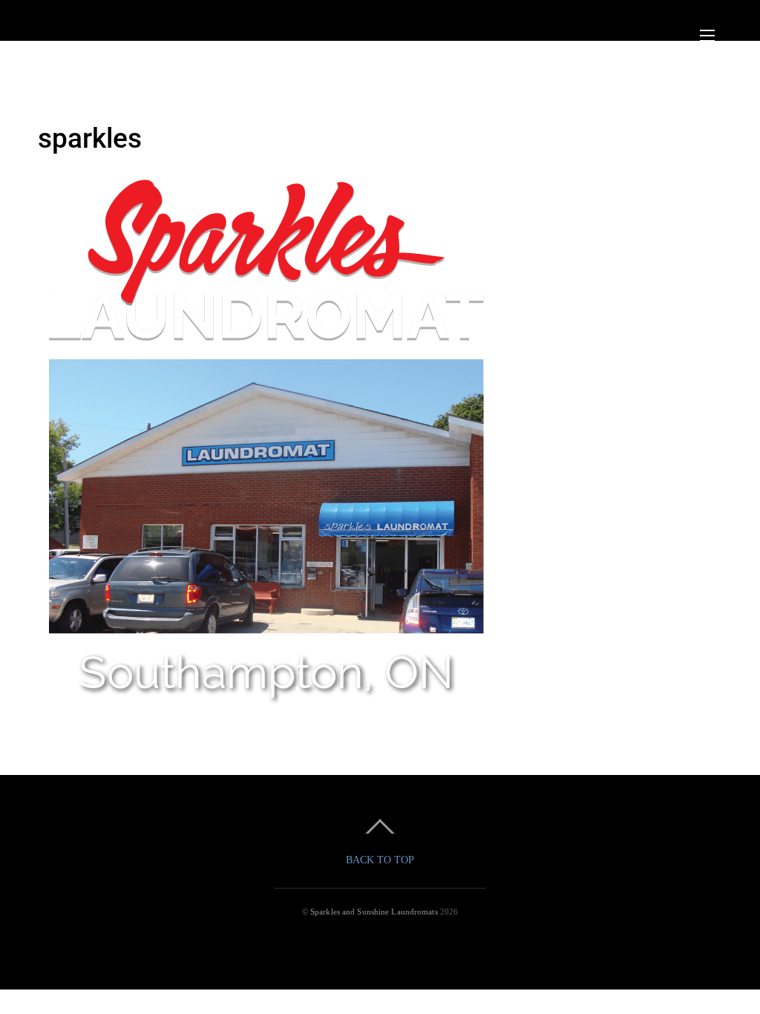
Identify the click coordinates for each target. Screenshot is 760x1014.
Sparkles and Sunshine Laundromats (374, 911)
